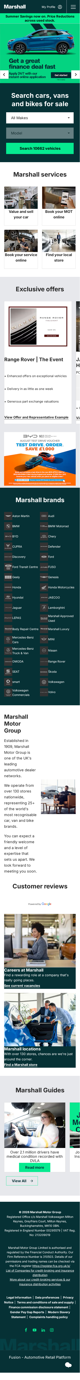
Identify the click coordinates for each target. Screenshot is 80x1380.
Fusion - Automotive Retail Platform (40, 1357)
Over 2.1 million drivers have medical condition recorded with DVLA (35, 1156)
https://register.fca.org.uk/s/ (51, 1266)
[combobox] (40, 117)
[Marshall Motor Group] (15, 7)
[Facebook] (26, 1330)
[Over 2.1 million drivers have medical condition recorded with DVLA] (34, 1125)
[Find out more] (40, 18)
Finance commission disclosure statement (38, 1307)
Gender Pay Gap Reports (27, 1312)
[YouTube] (34, 1330)
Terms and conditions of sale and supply (45, 1302)
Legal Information (19, 1297)
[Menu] (73, 6)
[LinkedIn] (43, 1330)
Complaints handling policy (48, 1317)
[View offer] (40, 459)
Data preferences (47, 1297)
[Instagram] (51, 1330)
